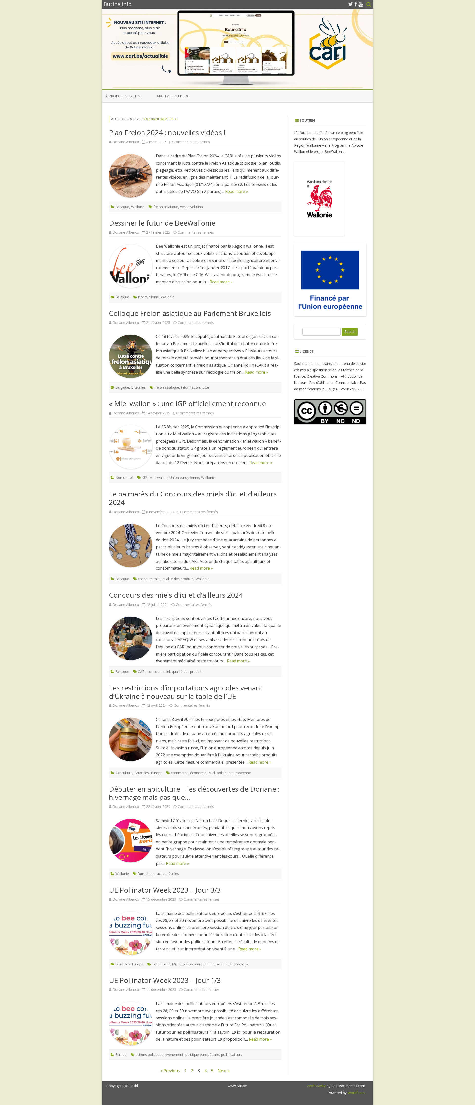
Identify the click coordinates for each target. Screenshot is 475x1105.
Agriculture (123, 772)
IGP (144, 477)
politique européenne (234, 772)
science (222, 964)
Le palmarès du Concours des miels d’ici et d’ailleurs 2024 (193, 498)
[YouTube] (360, 4)
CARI (141, 671)
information (190, 387)
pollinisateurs (231, 1054)
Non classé (124, 477)
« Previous (170, 1070)
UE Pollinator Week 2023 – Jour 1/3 (165, 980)
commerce (179, 772)
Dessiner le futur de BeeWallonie (162, 223)
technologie (239, 964)
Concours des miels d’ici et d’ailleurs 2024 (176, 595)
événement (161, 964)
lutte (205, 387)
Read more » (236, 191)
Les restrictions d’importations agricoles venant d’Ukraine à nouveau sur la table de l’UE (186, 692)
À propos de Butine (123, 96)
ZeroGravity (316, 1085)
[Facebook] (355, 4)
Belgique (122, 206)
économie (198, 772)
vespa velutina (191, 206)
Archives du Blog (173, 96)
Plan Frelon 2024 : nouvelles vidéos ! (167, 132)
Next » (224, 1070)
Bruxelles (138, 387)
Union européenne (184, 477)
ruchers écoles (167, 873)
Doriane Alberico (161, 119)
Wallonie (138, 206)
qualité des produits (178, 578)
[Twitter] (350, 4)
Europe (156, 772)
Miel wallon (158, 477)
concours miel (149, 578)
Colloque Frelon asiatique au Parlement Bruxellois (190, 313)
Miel (211, 772)
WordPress (356, 1092)
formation (146, 873)
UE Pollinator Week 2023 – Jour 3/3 (165, 889)
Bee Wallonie (148, 297)
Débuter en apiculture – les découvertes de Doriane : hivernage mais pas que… (194, 793)
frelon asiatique (165, 206)
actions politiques (149, 1054)
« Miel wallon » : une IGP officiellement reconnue (187, 403)
